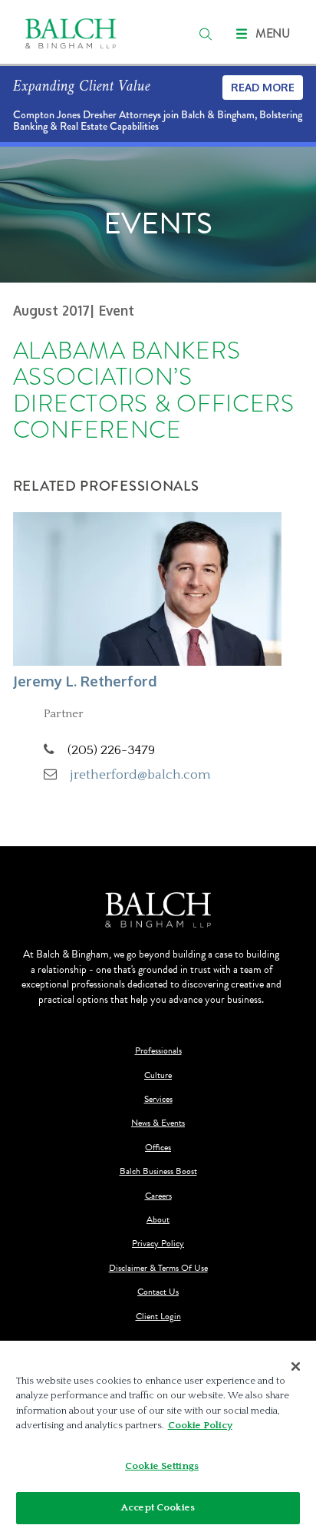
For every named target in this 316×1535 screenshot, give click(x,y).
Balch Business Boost (158, 1171)
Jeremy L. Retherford (85, 681)
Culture (158, 1075)
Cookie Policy (200, 1425)
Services (158, 1099)
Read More (263, 87)
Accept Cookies (158, 1507)
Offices (158, 1147)
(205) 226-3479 (111, 750)
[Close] (296, 1367)
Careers (158, 1196)
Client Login (158, 1316)
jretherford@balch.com (141, 774)
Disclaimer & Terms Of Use (158, 1268)
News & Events (158, 1123)
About (158, 1219)
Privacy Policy (158, 1243)
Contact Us (158, 1291)
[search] (205, 33)
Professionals (158, 1050)
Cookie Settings (162, 1466)
